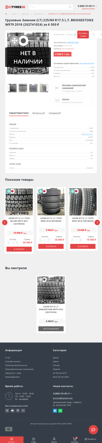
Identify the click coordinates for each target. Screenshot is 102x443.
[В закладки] (30, 201)
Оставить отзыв (83, 34)
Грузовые (25, 14)
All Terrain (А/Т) (60, 373)
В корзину (19, 249)
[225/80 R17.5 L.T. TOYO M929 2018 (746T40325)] (83, 202)
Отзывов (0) (55, 113)
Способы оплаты (12, 361)
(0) (75, 34)
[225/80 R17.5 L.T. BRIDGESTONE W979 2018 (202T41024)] (51, 290)
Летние (56, 365)
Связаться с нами (13, 373)
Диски (56, 357)
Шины (14, 14)
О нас (7, 357)
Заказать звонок (88, 8)
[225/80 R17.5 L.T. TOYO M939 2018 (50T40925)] (51, 202)
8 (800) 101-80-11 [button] (61, 393)
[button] (87, 6)
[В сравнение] (30, 205)
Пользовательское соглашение (19, 369)
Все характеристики (87, 63)
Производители (12, 377)
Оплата (65, 99)
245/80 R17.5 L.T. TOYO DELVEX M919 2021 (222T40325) (19, 221)
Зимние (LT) (38, 14)
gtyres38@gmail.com (63, 398)
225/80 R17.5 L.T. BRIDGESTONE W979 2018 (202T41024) (51, 309)
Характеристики (19, 112)
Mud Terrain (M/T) (61, 377)
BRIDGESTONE (73, 42)
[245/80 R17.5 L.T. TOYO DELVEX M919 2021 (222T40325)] (19, 202)
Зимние (56, 369)
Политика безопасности (16, 365)
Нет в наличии (51, 328)
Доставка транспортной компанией (74, 86)
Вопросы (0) (39, 113)
